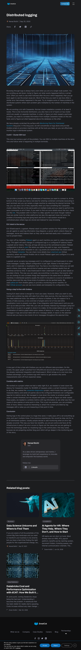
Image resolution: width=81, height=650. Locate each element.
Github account (16, 285)
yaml (26, 247)
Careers (49, 632)
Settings (66, 645)
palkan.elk (14, 283)
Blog (56, 632)
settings (18, 648)
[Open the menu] (73, 4)
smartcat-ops (56, 252)
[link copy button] (31, 27)
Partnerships (66, 631)
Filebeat (29, 240)
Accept (45, 645)
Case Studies (38, 632)
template (21, 252)
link (14, 213)
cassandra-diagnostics (35, 390)
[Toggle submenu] (66, 633)
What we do (14, 632)
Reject (56, 645)
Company (26, 632)
